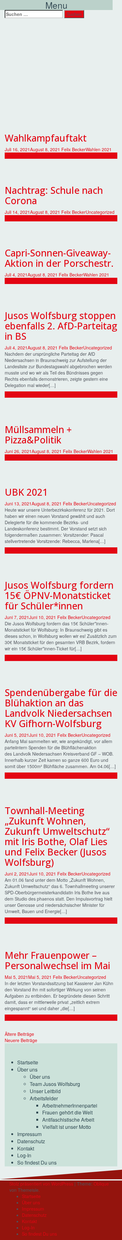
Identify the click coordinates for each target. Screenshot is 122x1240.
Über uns (27, 1069)
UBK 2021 (26, 492)
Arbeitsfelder (44, 1098)
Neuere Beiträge (21, 1040)
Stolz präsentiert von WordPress (41, 1184)
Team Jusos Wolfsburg (55, 1084)
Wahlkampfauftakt (46, 138)
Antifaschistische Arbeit (68, 1119)
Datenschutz (31, 1141)
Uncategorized (100, 212)
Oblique (101, 1184)
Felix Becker (73, 149)
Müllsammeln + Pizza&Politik (38, 434)
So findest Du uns (37, 1162)
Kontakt (25, 1148)
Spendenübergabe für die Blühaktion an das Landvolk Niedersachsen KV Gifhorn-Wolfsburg (61, 708)
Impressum (29, 1134)
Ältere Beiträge (19, 1034)
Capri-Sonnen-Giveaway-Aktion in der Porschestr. (59, 258)
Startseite (27, 1062)
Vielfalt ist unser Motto (66, 1126)
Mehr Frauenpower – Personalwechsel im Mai (57, 960)
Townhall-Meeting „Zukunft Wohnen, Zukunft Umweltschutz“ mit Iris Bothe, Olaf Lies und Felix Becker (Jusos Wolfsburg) (57, 836)
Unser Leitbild (45, 1091)
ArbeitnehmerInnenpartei (69, 1105)
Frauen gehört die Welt (67, 1112)
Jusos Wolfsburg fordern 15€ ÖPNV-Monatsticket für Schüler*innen (59, 595)
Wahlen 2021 (99, 149)
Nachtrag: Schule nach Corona (54, 195)
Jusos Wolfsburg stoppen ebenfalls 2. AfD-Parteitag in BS (61, 326)
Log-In (24, 1155)
